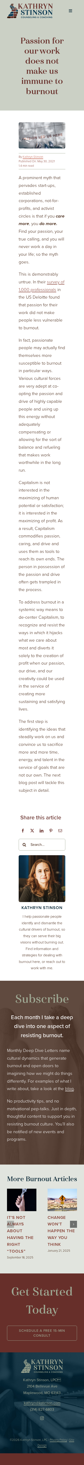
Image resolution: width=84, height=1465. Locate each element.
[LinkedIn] (41, 831)
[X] (32, 831)
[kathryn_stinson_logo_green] (42, 1361)
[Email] (60, 831)
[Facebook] (23, 831)
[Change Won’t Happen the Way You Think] (62, 1192)
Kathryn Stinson (33, 157)
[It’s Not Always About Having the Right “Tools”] (21, 1192)
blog (69, 1088)
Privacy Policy (58, 1440)
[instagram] (42, 1418)
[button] (10, 1224)
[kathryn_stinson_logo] (30, 5)
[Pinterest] (51, 831)
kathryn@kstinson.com (42, 1403)
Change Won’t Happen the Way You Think (61, 1230)
